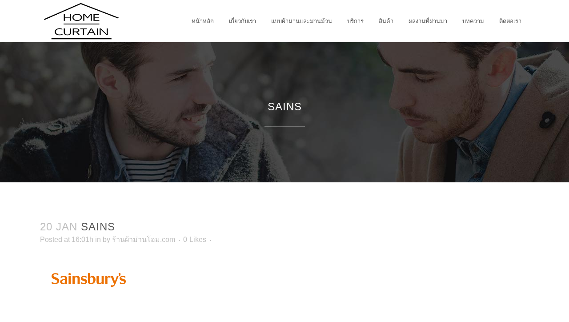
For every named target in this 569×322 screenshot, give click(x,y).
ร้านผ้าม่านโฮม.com (143, 239)
